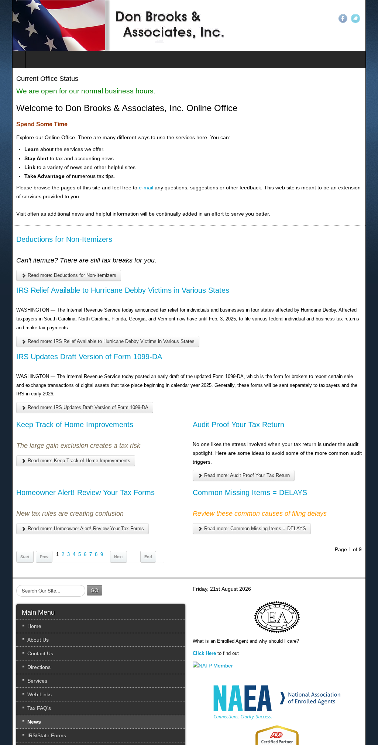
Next (106, 548)
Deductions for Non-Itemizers (52, 239)
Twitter (367, 18)
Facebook (354, 18)
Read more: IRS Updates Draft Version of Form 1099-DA (75, 398)
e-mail (134, 187)
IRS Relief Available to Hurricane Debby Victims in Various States (110, 290)
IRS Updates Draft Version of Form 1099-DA (77, 357)
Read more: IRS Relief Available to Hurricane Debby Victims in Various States (98, 341)
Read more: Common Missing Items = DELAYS (254, 519)
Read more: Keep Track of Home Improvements (66, 451)
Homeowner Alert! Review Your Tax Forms (73, 484)
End (136, 548)
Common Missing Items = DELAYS (250, 484)
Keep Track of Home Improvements (62, 416)
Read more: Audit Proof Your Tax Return (246, 467)
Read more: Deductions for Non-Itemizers (59, 275)
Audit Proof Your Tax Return (239, 416)
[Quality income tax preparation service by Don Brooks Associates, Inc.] (108, 25)
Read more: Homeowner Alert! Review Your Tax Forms (73, 519)
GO (82, 581)
